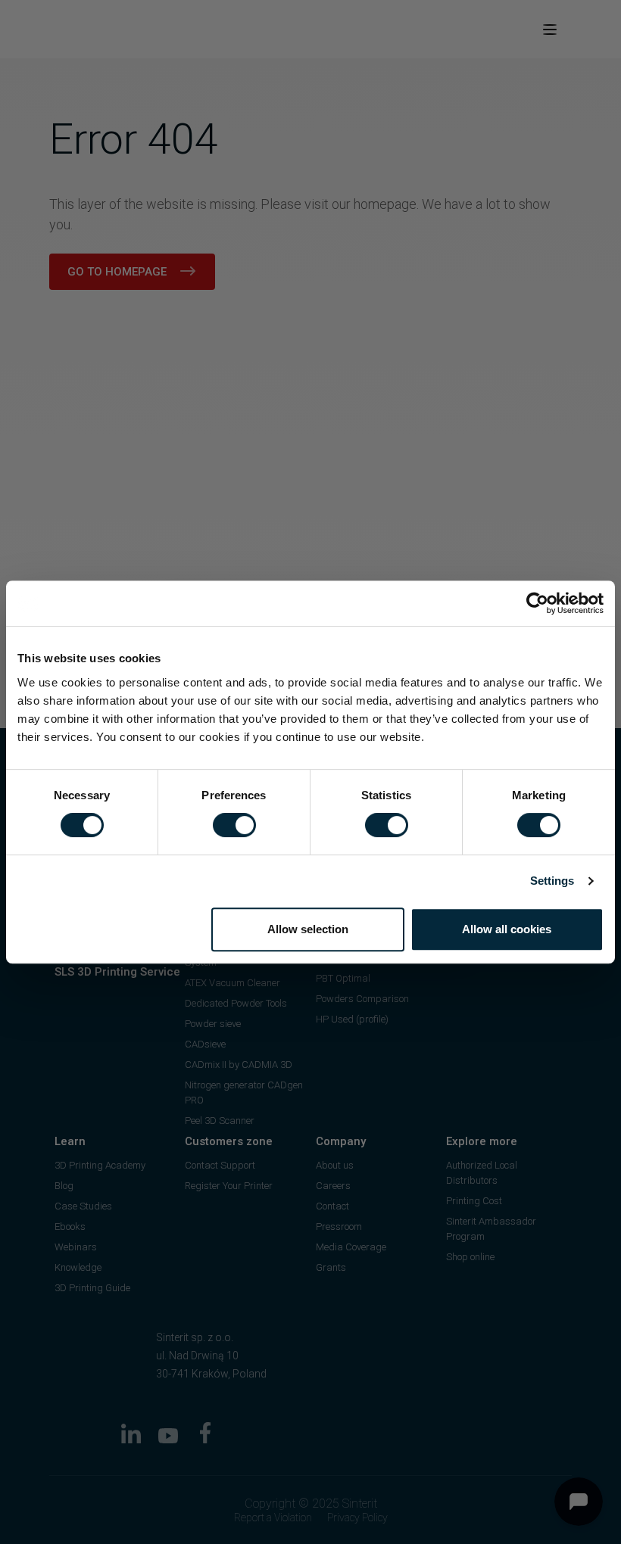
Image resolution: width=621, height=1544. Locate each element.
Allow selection (307, 929)
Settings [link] (552, 880)
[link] (537, 603)
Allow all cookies (506, 929)
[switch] (234, 825)
